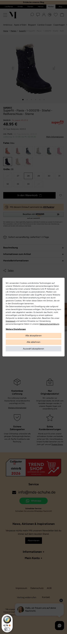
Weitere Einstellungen (16, 329)
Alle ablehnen (33, 342)
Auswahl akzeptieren (33, 348)
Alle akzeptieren (33, 335)
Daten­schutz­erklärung (49, 324)
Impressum (10, 321)
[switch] (7, 629)
